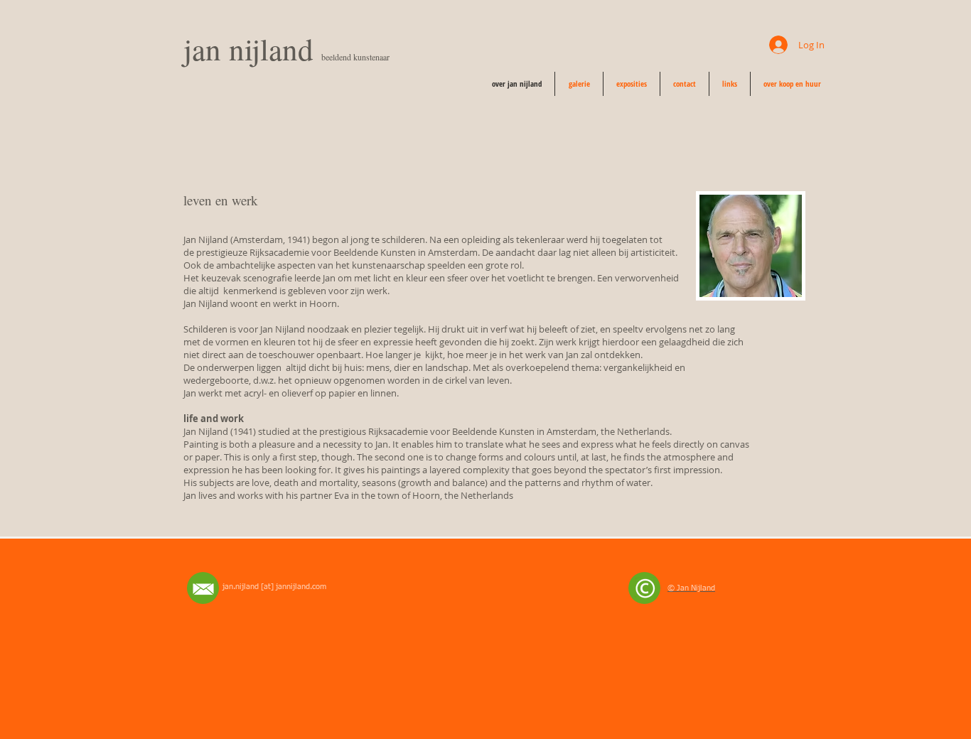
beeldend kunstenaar (355, 57)
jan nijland (252, 48)
